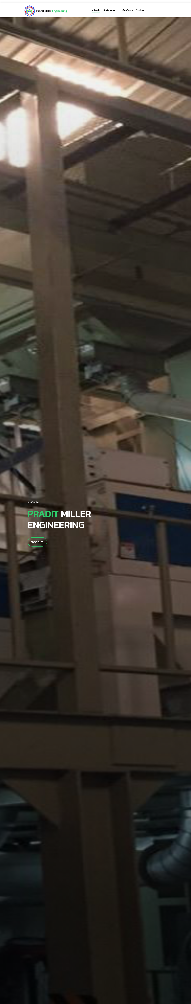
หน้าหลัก (96, 10)
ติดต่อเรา (140, 10)
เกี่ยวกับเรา (127, 10)
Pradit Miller (51, 11)
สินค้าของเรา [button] (110, 10)
